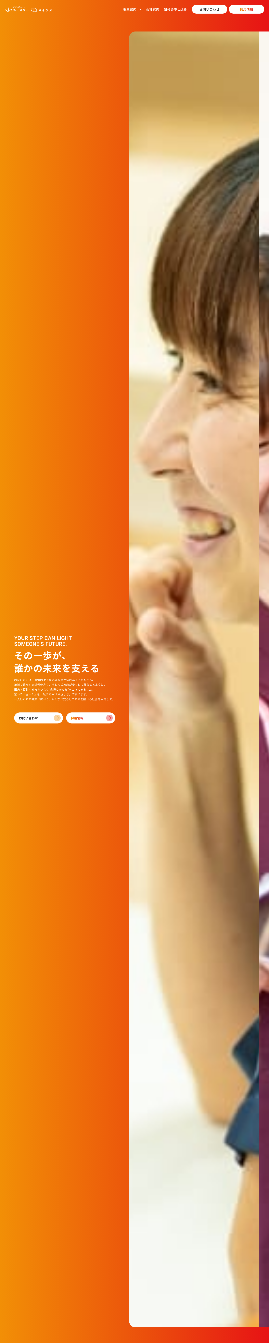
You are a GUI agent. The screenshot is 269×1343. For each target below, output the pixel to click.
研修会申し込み (175, 9)
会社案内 (152, 9)
